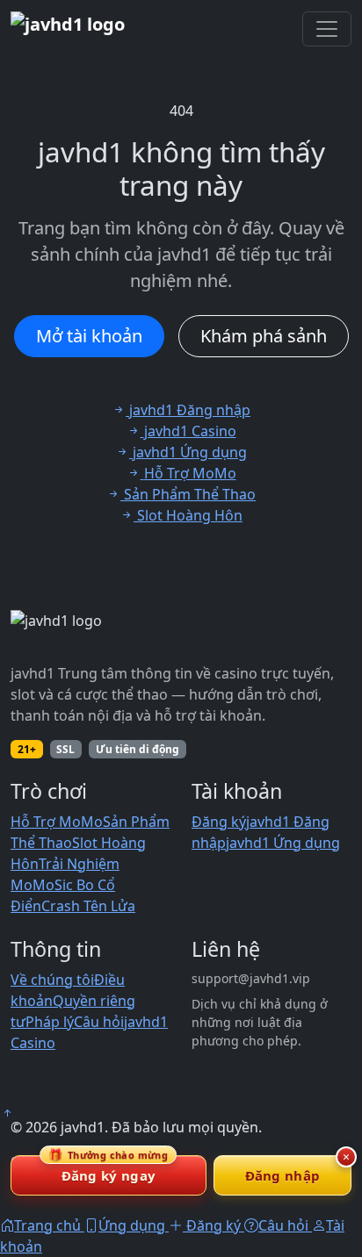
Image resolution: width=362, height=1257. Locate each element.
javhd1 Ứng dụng (283, 842)
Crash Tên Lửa (88, 906)
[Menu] (326, 29)
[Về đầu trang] (7, 1113)
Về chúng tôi (52, 979)
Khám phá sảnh (263, 336)
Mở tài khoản (89, 336)
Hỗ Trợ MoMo (57, 821)
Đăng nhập (283, 1175)
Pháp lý (49, 1021)
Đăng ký (219, 821)
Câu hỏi (99, 1021)
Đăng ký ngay (108, 1169)
